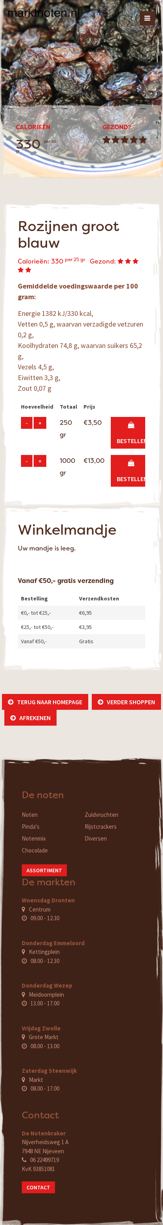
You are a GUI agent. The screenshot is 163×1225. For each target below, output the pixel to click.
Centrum (40, 909)
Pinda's (31, 826)
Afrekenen (33, 718)
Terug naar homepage (47, 702)
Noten (30, 814)
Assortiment (44, 870)
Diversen (96, 838)
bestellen (132, 433)
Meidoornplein (46, 994)
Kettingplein (44, 952)
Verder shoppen (129, 702)
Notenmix (34, 838)
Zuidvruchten (101, 814)
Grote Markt (44, 1037)
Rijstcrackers (101, 826)
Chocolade (35, 850)
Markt (36, 1080)
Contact (38, 1187)
